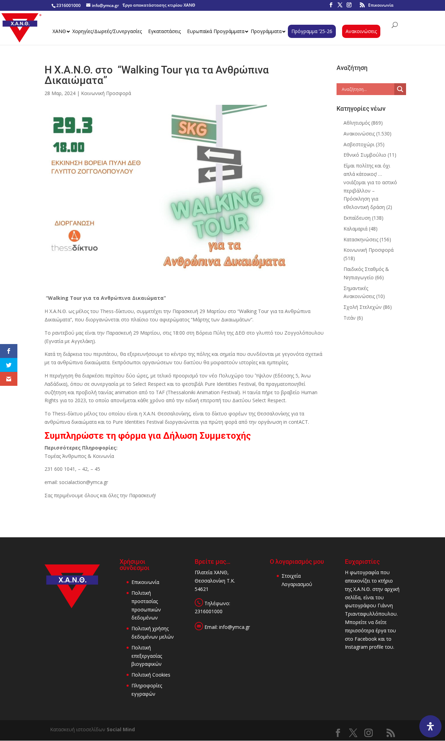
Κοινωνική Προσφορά (106, 93)
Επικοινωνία (381, 5)
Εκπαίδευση (357, 217)
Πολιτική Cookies (150, 674)
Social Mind (121, 729)
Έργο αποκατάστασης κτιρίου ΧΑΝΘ (158, 5)
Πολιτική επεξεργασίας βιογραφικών (146, 656)
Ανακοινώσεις (359, 133)
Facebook (366, 638)
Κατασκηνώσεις (360, 239)
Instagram (356, 647)
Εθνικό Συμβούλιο (364, 154)
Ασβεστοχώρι (358, 144)
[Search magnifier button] (400, 89)
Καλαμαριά (355, 228)
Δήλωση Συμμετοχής (207, 435)
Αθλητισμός (356, 122)
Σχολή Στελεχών (362, 307)
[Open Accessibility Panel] (430, 726)
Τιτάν (349, 317)
